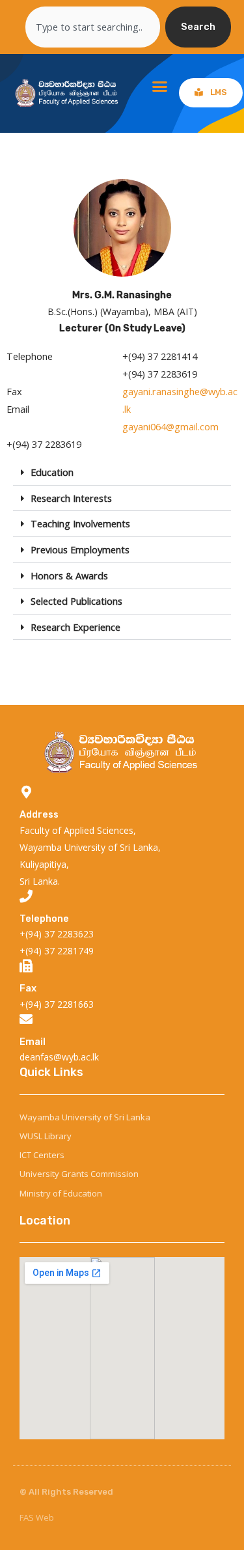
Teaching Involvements (80, 523)
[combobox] (92, 27)
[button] (160, 86)
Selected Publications (76, 600)
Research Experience (75, 626)
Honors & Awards (69, 575)
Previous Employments (80, 549)
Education (52, 471)
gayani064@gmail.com (170, 426)
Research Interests (71, 498)
